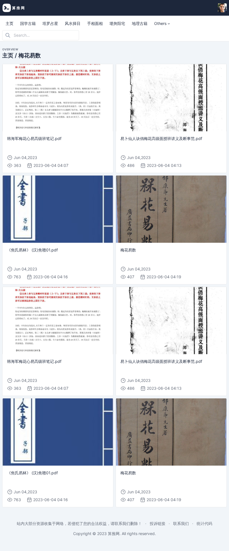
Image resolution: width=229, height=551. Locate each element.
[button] (162, 23)
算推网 (114, 533)
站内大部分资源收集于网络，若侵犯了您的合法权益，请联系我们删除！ (79, 523)
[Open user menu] (222, 7)
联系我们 (181, 523)
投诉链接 (157, 523)
